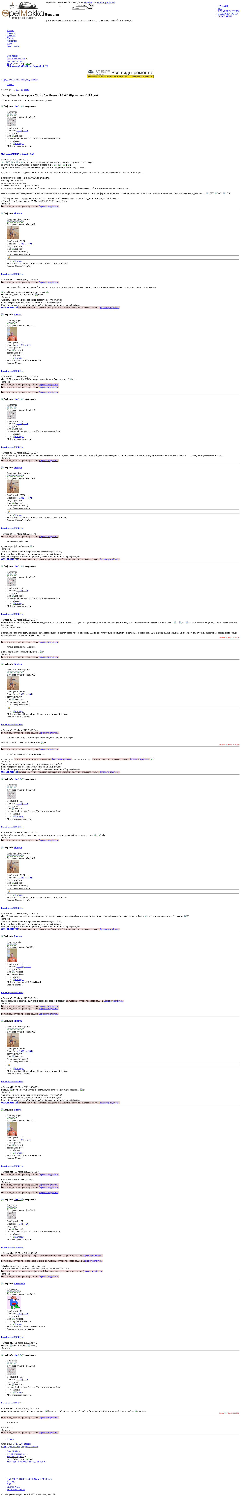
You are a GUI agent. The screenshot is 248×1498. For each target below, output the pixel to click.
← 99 (25, 1313)
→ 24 (19, 130)
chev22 (17, 106)
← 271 (27, 345)
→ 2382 (20, 243)
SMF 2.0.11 (13, 1479)
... (20, 89)
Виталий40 (19, 1283)
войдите (88, 2)
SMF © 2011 (26, 1479)
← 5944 (29, 243)
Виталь (18, 314)
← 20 (25, 130)
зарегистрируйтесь (106, 2)
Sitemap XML (13, 1487)
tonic (28, 63)
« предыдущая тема (10, 79)
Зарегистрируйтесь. (48, 206)
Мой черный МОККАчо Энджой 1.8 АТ (17, 154)
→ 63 (19, 1313)
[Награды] (18, 143)
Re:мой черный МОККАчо (12, 274)
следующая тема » (29, 79)
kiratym (18, 213)
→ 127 (20, 345)
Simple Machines (43, 1479)
